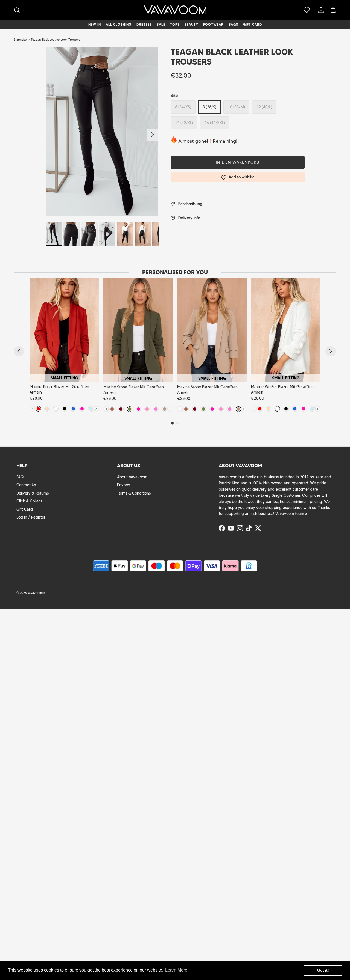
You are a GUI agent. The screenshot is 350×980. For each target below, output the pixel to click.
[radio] (38, 409)
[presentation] (96, 409)
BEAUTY (191, 24)
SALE (161, 24)
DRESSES (144, 24)
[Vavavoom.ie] (175, 9)
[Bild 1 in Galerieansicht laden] (102, 131)
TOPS (175, 24)
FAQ (20, 477)
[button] (238, 177)
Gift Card (24, 509)
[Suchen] (17, 10)
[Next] (330, 351)
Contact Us (26, 484)
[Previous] (19, 351)
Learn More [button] (176, 970)
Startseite (20, 39)
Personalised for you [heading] (175, 272)
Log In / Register (30, 517)
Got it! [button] (323, 970)
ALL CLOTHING (119, 24)
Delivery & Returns (32, 493)
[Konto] (320, 10)
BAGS (233, 24)
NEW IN (94, 24)
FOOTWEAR (213, 24)
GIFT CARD (252, 24)
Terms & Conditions (134, 493)
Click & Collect (29, 501)
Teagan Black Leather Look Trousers (55, 39)
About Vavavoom (132, 477)
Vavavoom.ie (36, 593)
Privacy (123, 484)
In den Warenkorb (237, 162)
